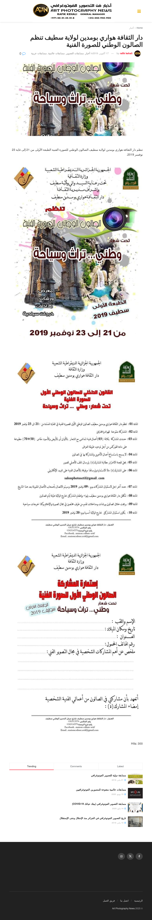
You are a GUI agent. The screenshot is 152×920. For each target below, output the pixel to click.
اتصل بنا (124, 900)
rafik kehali (126, 53)
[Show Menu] (139, 11)
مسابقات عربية (39, 53)
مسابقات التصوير (75, 53)
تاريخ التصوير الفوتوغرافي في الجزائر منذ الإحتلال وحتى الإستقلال (93, 818)
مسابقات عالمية (56, 53)
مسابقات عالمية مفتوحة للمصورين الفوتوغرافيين (101, 789)
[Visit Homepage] (73, 11)
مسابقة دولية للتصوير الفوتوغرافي (108, 775)
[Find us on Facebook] (139, 856)
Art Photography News (123, 908)
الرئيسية (138, 900)
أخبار (131, 27)
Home (140, 27)
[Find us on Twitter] (130, 856)
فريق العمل (109, 900)
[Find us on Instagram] (121, 856)
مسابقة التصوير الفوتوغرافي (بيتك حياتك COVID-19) (99, 803)
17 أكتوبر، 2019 (101, 53)
